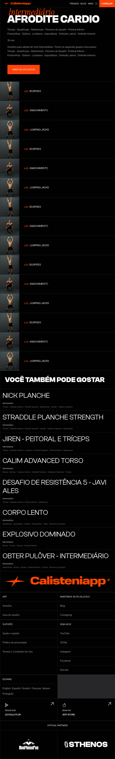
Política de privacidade (15, 642)
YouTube (65, 633)
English (7, 688)
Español (16, 688)
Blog (83, 3)
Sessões (7, 606)
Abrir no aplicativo (23, 69)
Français (36, 688)
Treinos (74, 3)
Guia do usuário (11, 615)
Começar (107, 3)
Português (8, 693)
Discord (64, 670)
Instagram (65, 651)
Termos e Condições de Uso (18, 651)
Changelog (66, 615)
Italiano (46, 688)
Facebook (65, 661)
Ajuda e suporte (11, 633)
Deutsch (26, 688)
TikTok (63, 642)
